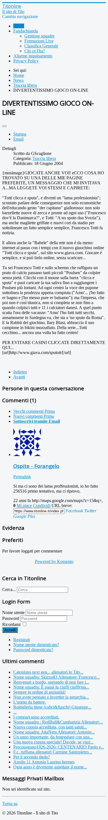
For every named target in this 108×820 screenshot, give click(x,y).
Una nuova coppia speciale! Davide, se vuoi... (53, 742)
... (15, 712)
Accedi (10, 630)
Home (18, 26)
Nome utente (13, 612)
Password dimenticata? (33, 649)
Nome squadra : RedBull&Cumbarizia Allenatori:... (58, 722)
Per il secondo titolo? (31, 757)
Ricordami (11, 624)
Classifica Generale (41, 46)
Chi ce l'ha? (34, 51)
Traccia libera (44, 158)
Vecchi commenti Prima (34, 411)
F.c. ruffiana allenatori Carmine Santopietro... (52, 752)
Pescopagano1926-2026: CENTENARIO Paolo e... (58, 747)
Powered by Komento (54, 561)
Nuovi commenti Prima (33, 416)
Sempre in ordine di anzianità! (39, 692)
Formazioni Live (38, 41)
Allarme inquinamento (32, 56)
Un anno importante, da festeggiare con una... (53, 737)
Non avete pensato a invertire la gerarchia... (51, 697)
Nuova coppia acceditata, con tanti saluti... (50, 727)
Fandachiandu (25, 31)
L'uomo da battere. (29, 702)
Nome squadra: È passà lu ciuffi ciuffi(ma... (51, 687)
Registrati (21, 639)
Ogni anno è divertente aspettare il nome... (50, 767)
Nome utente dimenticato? (36, 644)
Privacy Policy (26, 60)
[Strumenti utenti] (4, 126)
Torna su (9, 803)
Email (18, 139)
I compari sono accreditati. (36, 717)
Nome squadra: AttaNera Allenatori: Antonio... (54, 732)
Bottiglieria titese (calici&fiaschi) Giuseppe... (52, 707)
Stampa (19, 134)
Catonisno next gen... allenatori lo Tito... (48, 672)
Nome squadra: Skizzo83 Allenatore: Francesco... (56, 677)
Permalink (22, 476)
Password (11, 618)
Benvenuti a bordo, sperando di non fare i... (51, 682)
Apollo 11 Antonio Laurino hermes (43, 762)
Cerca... (9, 589)
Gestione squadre (39, 36)
